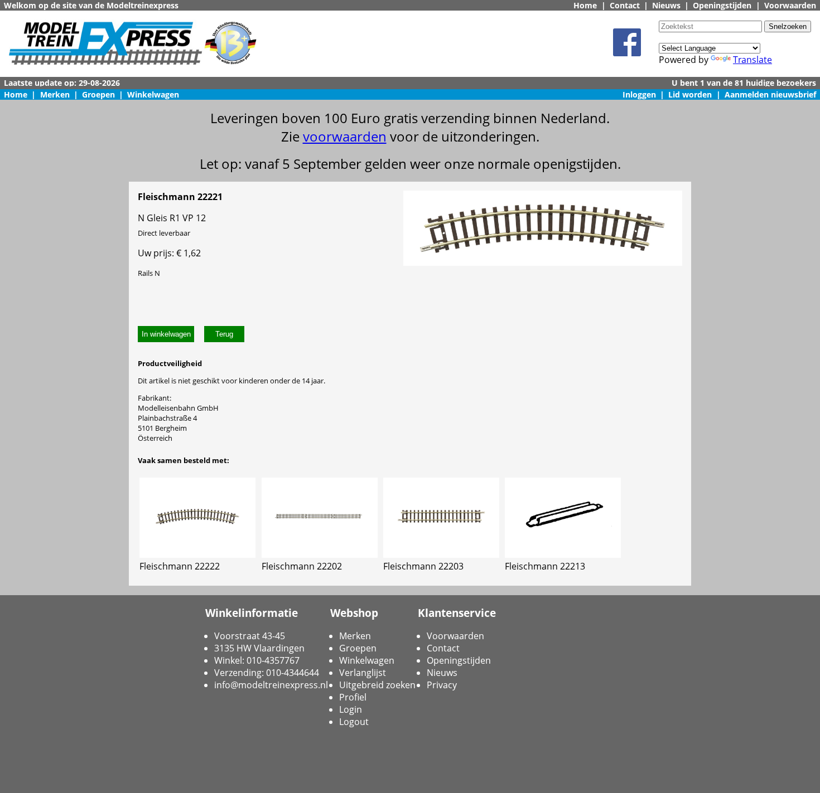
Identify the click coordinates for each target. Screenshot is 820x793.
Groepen (98, 94)
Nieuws (666, 5)
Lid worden (690, 94)
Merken (55, 94)
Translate (752, 59)
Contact (625, 5)
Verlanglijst (362, 672)
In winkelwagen (166, 334)
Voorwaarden (790, 5)
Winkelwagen (153, 94)
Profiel (352, 697)
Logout (354, 722)
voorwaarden (345, 136)
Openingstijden (722, 5)
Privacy (442, 685)
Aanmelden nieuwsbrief (770, 94)
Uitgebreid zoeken (377, 685)
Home (585, 5)
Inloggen (639, 94)
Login (350, 709)
